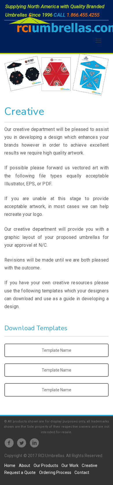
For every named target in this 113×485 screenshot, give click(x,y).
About (24, 465)
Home (10, 465)
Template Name (56, 350)
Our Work (70, 465)
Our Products (46, 465)
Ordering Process (55, 472)
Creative (89, 465)
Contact (81, 472)
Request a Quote (20, 472)
